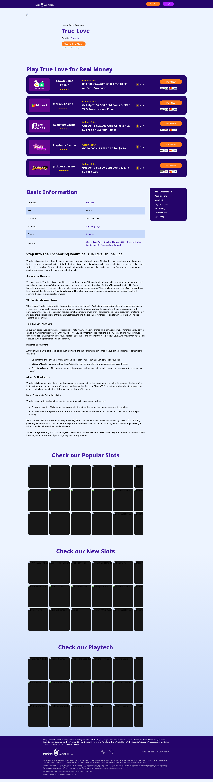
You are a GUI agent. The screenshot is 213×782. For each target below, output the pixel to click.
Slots (71, 25)
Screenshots (161, 212)
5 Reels (89, 242)
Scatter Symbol (134, 242)
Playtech (75, 38)
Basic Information (163, 191)
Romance (90, 234)
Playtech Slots (161, 204)
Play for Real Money (74, 44)
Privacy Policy (163, 752)
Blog (75, 774)
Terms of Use (148, 752)
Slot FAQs (159, 216)
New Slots (159, 200)
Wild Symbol (115, 245)
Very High (95, 226)
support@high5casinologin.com (113, 768)
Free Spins (98, 242)
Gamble (107, 242)
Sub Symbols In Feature (97, 245)
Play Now (171, 82)
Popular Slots (161, 196)
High (88, 226)
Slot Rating (160, 208)
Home (64, 25)
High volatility (119, 242)
